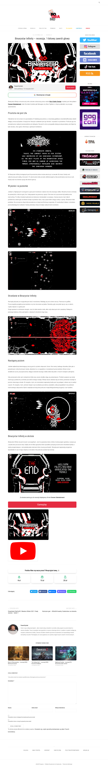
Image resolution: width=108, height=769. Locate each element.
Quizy (60, 28)
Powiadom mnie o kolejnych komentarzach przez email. (21, 717)
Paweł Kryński (24, 625)
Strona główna (22, 28)
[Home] (54, 22)
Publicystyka (42, 28)
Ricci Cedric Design (55, 101)
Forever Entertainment (14, 104)
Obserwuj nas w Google (43, 95)
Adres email (34, 707)
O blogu (25, 750)
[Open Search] (99, 2)
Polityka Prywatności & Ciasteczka (53, 764)
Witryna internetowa (60, 707)
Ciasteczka (57, 750)
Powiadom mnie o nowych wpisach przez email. (19, 721)
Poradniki (52, 28)
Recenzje (32, 28)
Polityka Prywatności (72, 750)
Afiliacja (86, 750)
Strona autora (70, 87)
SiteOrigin (70, 764)
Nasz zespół (36, 750)
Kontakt (47, 750)
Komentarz (11, 681)
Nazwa (9, 707)
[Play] (23, 551)
